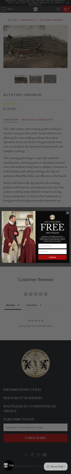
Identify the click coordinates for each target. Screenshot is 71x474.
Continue (52, 257)
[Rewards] (8, 465)
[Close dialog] (67, 213)
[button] (52, 222)
